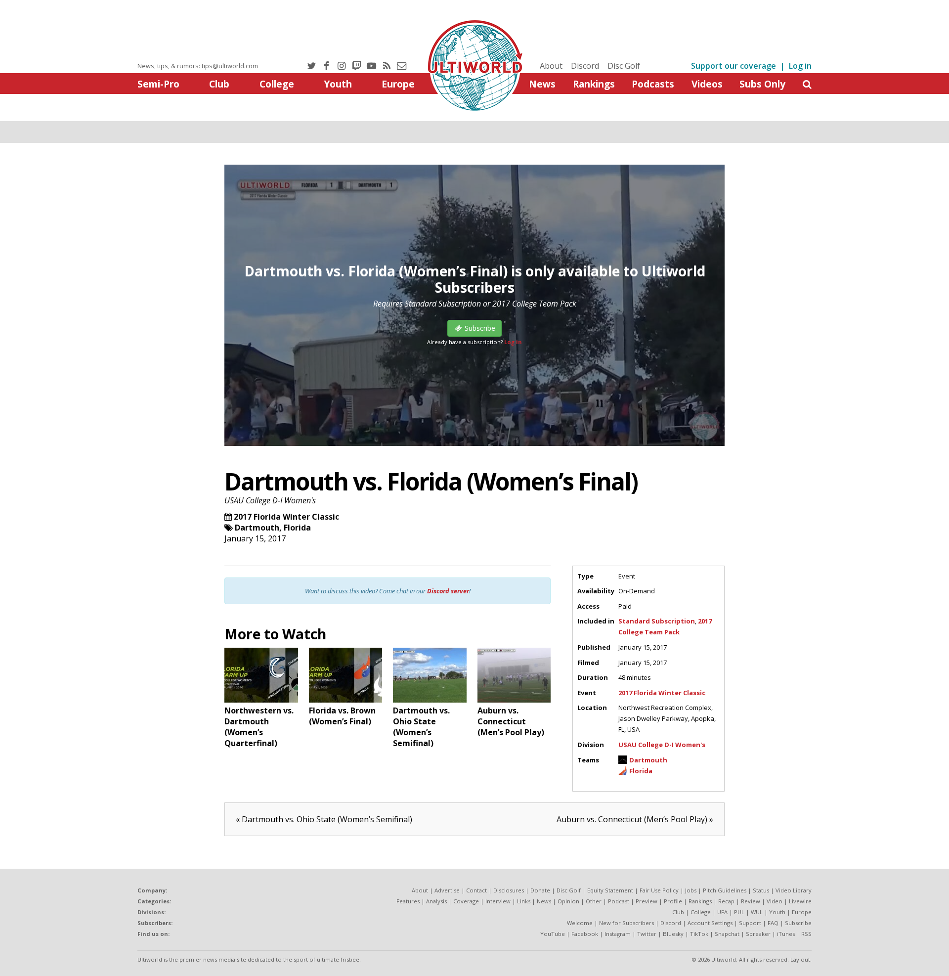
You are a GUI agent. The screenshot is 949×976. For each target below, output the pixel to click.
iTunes (786, 933)
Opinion (568, 901)
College (276, 83)
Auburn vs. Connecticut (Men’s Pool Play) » (635, 819)
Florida (297, 527)
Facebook (584, 933)
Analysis (436, 901)
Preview (646, 901)
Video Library (794, 890)
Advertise (447, 890)
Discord (585, 65)
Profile (673, 901)
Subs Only (762, 83)
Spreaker (758, 933)
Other (594, 901)
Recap (726, 901)
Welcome (580, 923)
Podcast (618, 901)
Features (408, 901)
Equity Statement (610, 890)
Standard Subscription (656, 621)
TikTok (699, 933)
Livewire (800, 901)
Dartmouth (257, 527)
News (542, 83)
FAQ (773, 923)
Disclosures (508, 890)
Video (774, 901)
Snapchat (727, 933)
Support (750, 923)
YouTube (552, 933)
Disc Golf (623, 65)
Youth (338, 83)
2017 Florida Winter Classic (286, 516)
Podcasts (653, 83)
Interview (498, 901)
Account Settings (710, 923)
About (551, 65)
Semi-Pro (158, 83)
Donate (540, 890)
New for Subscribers (626, 923)
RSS (806, 933)
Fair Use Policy (659, 890)
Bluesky (673, 933)
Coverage (466, 901)
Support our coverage (733, 65)
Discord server (448, 590)
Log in (800, 65)
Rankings (594, 83)
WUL (757, 912)
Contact (476, 890)
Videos (707, 83)
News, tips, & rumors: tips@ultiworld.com (197, 65)
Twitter (646, 933)
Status (761, 890)
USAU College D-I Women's (270, 500)
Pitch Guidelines (724, 890)
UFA (722, 912)
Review (750, 901)
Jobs (690, 890)
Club (219, 83)
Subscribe (798, 923)
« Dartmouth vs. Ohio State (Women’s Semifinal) (324, 819)
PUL (739, 912)
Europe (398, 83)
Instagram (617, 933)
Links (523, 901)
